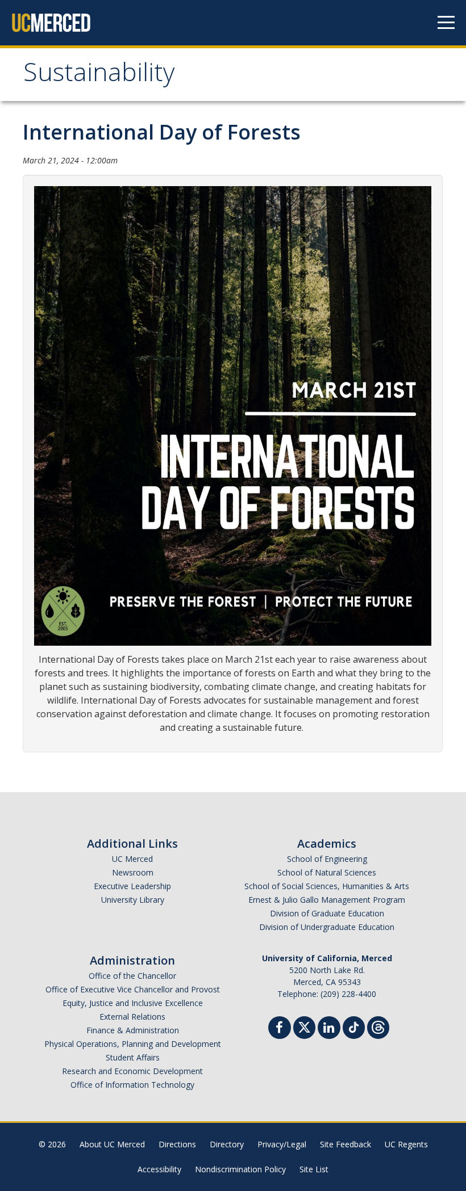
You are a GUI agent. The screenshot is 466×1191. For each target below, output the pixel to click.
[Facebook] (280, 1029)
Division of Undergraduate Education (326, 926)
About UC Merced (112, 1144)
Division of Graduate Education (327, 913)
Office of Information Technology (132, 1084)
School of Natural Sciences (326, 872)
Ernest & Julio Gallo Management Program (326, 899)
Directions (177, 1144)
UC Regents (406, 1144)
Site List (313, 1169)
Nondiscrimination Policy (240, 1169)
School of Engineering (327, 858)
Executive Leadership (132, 886)
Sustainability (99, 76)
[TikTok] (353, 1026)
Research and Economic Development (132, 1071)
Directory (227, 1144)
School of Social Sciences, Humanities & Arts (326, 886)
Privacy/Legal (281, 1144)
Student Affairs (133, 1057)
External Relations (132, 1016)
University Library (132, 899)
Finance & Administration (132, 1030)
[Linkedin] (329, 1029)
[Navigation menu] (446, 22)
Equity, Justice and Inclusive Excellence (133, 1003)
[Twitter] (304, 1026)
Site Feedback (345, 1144)
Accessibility (159, 1169)
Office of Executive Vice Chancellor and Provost (132, 989)
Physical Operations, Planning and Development (132, 1043)
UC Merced (132, 858)
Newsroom (132, 872)
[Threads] (378, 1026)
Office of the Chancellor (132, 975)
